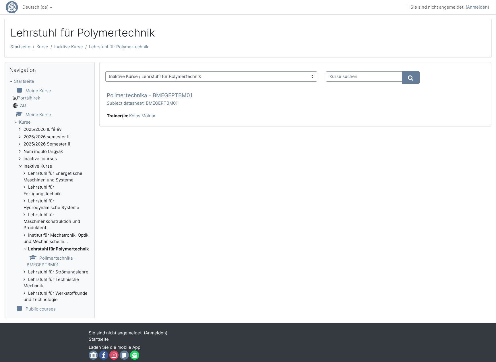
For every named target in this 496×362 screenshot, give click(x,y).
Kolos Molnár (142, 115)
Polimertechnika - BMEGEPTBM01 (150, 95)
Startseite (20, 46)
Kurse (42, 46)
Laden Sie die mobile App (114, 347)
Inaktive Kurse (68, 46)
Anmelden (477, 7)
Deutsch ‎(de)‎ (35, 7)
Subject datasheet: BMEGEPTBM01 (142, 103)
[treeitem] (49, 195)
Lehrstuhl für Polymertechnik (118, 46)
